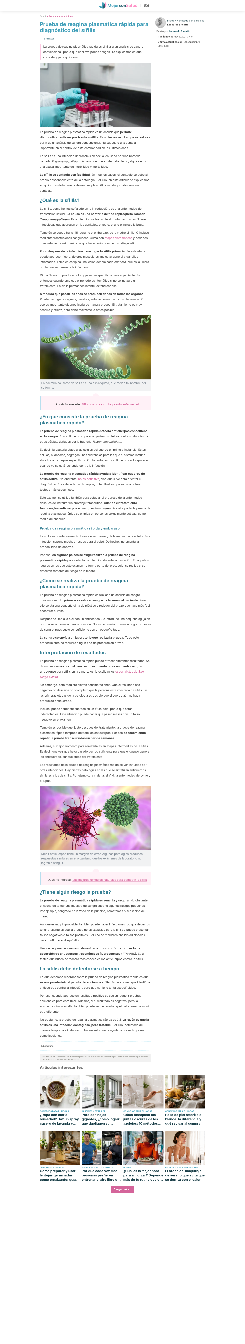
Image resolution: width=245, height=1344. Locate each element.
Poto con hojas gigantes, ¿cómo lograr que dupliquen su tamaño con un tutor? (101, 1119)
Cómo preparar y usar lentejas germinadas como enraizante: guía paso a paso (58, 1175)
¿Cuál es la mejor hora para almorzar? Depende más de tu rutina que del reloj (143, 1175)
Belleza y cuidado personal (181, 1167)
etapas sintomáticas (118, 238)
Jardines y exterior (94, 1111)
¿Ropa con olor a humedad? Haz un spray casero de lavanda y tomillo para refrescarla (59, 1119)
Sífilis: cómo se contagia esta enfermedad (110, 404)
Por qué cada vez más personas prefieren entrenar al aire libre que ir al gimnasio (101, 1175)
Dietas (127, 1167)
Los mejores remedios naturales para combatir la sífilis (109, 879)
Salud (43, 16)
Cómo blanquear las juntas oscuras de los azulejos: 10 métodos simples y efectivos (140, 1119)
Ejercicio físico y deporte (97, 1167)
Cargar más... (123, 1189)
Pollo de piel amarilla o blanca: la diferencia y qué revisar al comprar (183, 1119)
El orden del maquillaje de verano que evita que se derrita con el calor (185, 1175)
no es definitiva (88, 479)
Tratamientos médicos (61, 16)
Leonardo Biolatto (177, 24)
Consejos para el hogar (54, 1111)
